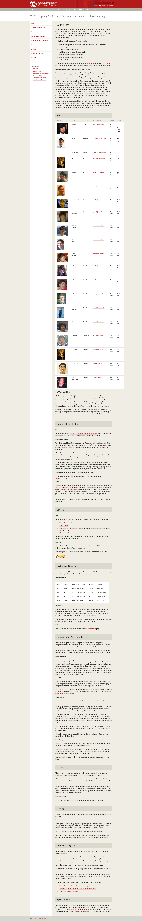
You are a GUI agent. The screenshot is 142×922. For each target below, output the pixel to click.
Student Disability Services (77, 911)
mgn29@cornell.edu (98, 225)
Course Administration (38, 27)
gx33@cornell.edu (98, 335)
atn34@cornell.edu (98, 294)
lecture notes (91, 63)
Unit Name (48, 6)
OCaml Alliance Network (39, 79)
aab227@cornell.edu (98, 307)
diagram (108, 63)
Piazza (89, 10)
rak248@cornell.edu (98, 253)
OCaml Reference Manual (67, 523)
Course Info (44, 10)
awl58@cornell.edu (98, 280)
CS (97, 5)
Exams (33, 45)
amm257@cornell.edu (99, 158)
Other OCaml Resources (67, 533)
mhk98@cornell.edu (98, 239)
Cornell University (48, 2)
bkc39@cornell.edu (98, 172)
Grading (33, 49)
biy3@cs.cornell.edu (98, 124)
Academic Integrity (37, 53)
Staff (32, 23)
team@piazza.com (61, 478)
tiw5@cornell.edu (97, 377)
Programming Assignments (39, 40)
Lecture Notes (56, 10)
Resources (98, 10)
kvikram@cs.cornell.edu (99, 138)
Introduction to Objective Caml (68, 528)
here (103, 447)
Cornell (103, 5)
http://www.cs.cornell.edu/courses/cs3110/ (83, 433)
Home (34, 10)
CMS (80, 10)
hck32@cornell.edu (98, 200)
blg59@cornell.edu (98, 186)
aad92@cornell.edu (98, 266)
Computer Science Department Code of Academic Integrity (77, 888)
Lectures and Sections (38, 36)
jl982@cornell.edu (98, 363)
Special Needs (35, 58)
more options (109, 5)
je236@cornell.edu (98, 349)
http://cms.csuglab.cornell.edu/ (67, 490)
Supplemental (70, 10)
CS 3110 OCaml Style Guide (40, 82)
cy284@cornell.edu (98, 321)
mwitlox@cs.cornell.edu (99, 152)
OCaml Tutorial (63, 525)
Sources (33, 32)
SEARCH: (91, 3)
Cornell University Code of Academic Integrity (73, 886)
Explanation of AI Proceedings (68, 891)
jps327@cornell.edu (98, 212)
